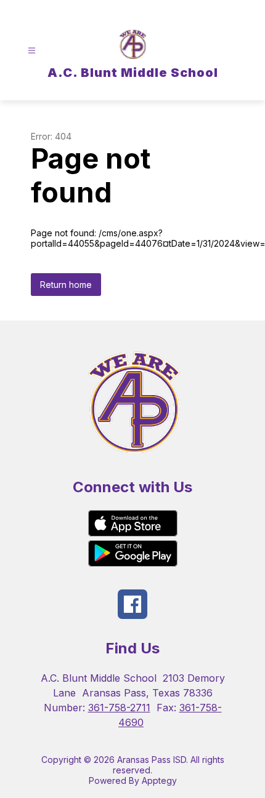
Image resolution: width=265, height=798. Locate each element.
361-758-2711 (119, 707)
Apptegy (159, 780)
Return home (66, 284)
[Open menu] (32, 51)
